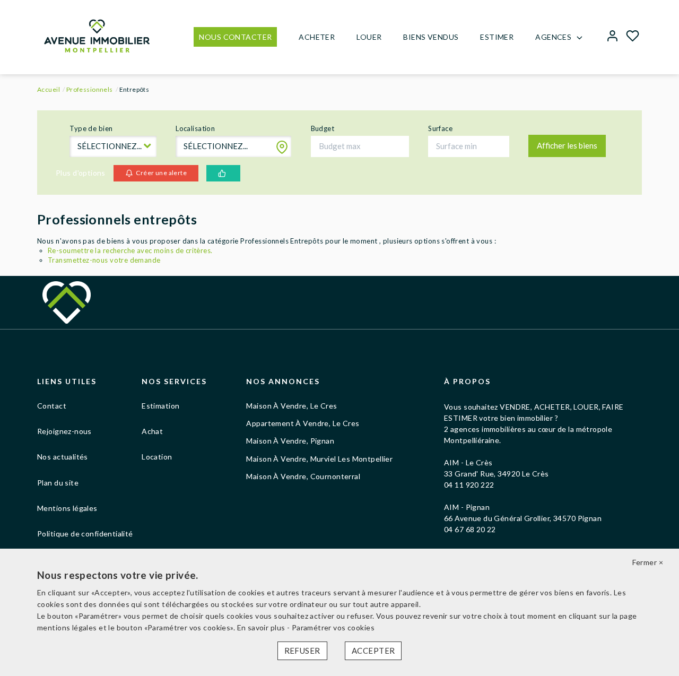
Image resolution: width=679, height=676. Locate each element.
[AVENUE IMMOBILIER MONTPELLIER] (96, 34)
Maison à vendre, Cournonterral (303, 476)
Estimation (160, 405)
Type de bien (90, 128)
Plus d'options (81, 172)
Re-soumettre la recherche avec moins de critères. (130, 250)
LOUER (368, 36)
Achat (152, 431)
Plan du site (58, 482)
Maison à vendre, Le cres (291, 405)
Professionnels (89, 89)
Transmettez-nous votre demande (104, 260)
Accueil (48, 89)
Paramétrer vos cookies (333, 627)
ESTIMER (496, 36)
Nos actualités (62, 456)
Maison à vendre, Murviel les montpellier (319, 458)
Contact (51, 405)
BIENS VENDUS (430, 36)
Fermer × (647, 562)
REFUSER (302, 650)
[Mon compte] (612, 37)
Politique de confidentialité (85, 533)
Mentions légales (67, 508)
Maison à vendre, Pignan (290, 440)
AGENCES (553, 36)
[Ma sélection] (632, 37)
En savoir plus (262, 627)
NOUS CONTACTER (235, 36)
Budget (323, 128)
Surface (440, 128)
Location (157, 456)
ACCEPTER (373, 650)
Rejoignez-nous (64, 431)
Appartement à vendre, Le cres (302, 423)
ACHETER (317, 36)
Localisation (195, 128)
